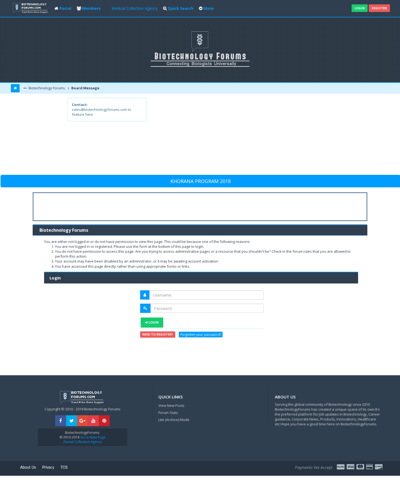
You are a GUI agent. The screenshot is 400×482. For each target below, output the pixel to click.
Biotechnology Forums (46, 88)
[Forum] (30, 7)
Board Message (84, 88)
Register (379, 8)
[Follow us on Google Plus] (82, 420)
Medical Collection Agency (135, 8)
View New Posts (171, 405)
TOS (64, 467)
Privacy (48, 467)
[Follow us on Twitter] (71, 420)
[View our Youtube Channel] (93, 420)
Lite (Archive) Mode (173, 419)
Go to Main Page (92, 437)
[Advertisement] (240, 136)
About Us (28, 467)
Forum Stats (168, 412)
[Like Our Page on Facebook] (60, 420)
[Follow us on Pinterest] (104, 420)
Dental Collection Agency (82, 442)
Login (360, 8)
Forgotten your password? (200, 334)
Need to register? (157, 334)
